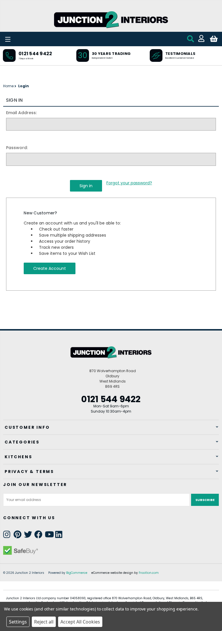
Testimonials (180, 53)
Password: (17, 148)
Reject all (43, 622)
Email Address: (21, 113)
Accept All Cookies (80, 622)
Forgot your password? (129, 183)
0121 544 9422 (35, 53)
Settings (18, 622)
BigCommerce (76, 573)
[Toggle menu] (23, 39)
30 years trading (111, 53)
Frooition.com (149, 573)
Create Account (49, 268)
